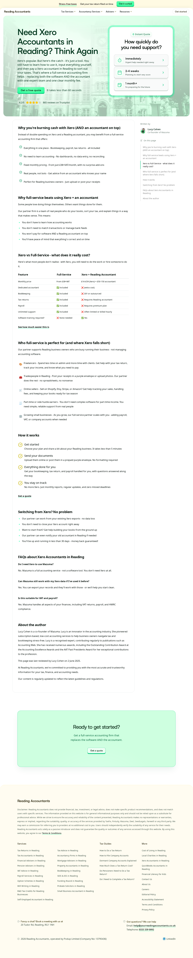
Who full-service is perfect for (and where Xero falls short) (64, 342)
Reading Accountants (17, 11)
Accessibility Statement (153, 899)
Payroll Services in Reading (30, 875)
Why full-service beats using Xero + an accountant (58, 197)
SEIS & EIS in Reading (67, 875)
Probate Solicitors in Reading (71, 886)
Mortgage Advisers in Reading (71, 860)
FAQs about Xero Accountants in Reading (51, 556)
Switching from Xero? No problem (45, 511)
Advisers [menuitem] (110, 11)
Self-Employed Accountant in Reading (35, 899)
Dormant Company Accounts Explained (118, 860)
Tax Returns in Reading (28, 850)
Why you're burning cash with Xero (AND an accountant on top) (69, 127)
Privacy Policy (148, 909)
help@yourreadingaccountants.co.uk (155, 925)
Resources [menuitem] (125, 11)
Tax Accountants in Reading (30, 855)
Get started (181, 11)
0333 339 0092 (146, 929)
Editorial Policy (149, 894)
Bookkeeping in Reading (68, 870)
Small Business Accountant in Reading (75, 891)
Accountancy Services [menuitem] (89, 11)
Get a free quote (31, 90)
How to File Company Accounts (114, 855)
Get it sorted (125, 3)
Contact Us (147, 879)
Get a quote (24, 496)
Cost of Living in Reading (153, 850)
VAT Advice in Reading (27, 870)
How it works (28, 435)
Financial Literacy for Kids (154, 874)
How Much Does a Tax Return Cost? (116, 865)
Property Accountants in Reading (73, 865)
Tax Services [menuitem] (67, 11)
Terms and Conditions (152, 904)
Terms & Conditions (51, 833)
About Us (146, 884)
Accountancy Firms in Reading (71, 855)
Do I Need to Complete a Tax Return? (117, 879)
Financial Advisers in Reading (31, 860)
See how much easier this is (33, 327)
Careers (145, 889)
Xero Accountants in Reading (155, 860)
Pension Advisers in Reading (30, 865)
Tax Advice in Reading (67, 850)
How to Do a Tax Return (111, 850)
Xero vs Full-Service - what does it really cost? (54, 255)
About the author (32, 624)
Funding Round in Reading (70, 881)
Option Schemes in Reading (30, 881)
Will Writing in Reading (28, 886)
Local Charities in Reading (154, 855)
